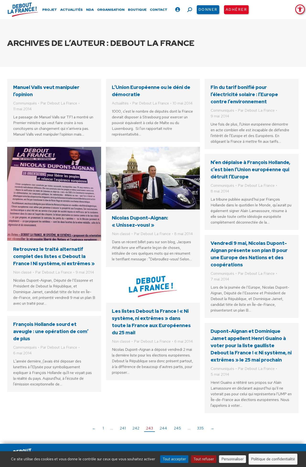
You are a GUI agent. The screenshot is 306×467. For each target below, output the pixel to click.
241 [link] (123, 428)
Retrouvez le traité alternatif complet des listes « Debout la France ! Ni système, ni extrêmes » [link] (54, 256)
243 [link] (149, 428)
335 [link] (200, 428)
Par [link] (58, 103)
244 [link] (163, 428)
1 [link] (103, 428)
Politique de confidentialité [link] (273, 459)
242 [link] (135, 428)
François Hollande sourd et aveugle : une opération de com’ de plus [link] (50, 331)
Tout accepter (174, 459)
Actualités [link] (120, 103)
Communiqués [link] (25, 103)
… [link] (111, 428)
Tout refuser (203, 459)
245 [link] (177, 428)
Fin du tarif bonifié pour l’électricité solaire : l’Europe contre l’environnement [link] (244, 94)
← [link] (94, 428)
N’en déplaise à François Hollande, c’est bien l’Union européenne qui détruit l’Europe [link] (250, 169)
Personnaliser (232, 459)
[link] (300, 9)
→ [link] (212, 428)
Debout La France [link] (152, 43)
